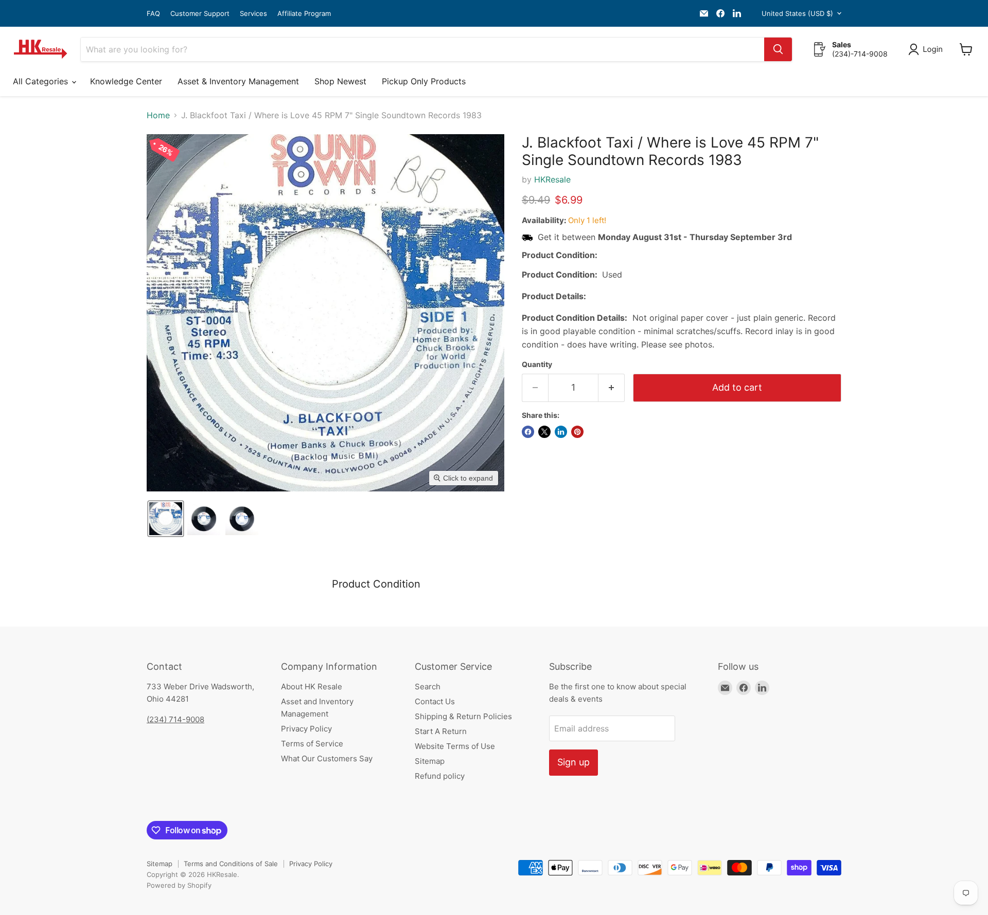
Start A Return (441, 731)
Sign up (573, 762)
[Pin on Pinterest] (577, 432)
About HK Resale (311, 686)
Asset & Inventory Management (238, 81)
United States (797, 13)
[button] (927, 49)
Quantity (537, 364)
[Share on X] (544, 432)
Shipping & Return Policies (463, 716)
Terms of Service (312, 743)
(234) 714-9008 (175, 719)
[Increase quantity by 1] (611, 388)
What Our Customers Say (327, 758)
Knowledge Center (126, 81)
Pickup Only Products (424, 81)
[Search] (778, 49)
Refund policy (440, 776)
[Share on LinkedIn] (561, 432)
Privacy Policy (306, 729)
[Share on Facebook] (528, 432)
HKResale (552, 179)
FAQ (153, 13)
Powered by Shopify (179, 885)
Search (427, 686)
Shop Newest (340, 81)
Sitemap (430, 761)
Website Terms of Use (455, 746)
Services (253, 13)
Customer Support (200, 13)
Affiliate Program (304, 13)
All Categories (41, 81)
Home (158, 115)
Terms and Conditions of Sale (231, 863)
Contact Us (435, 701)
